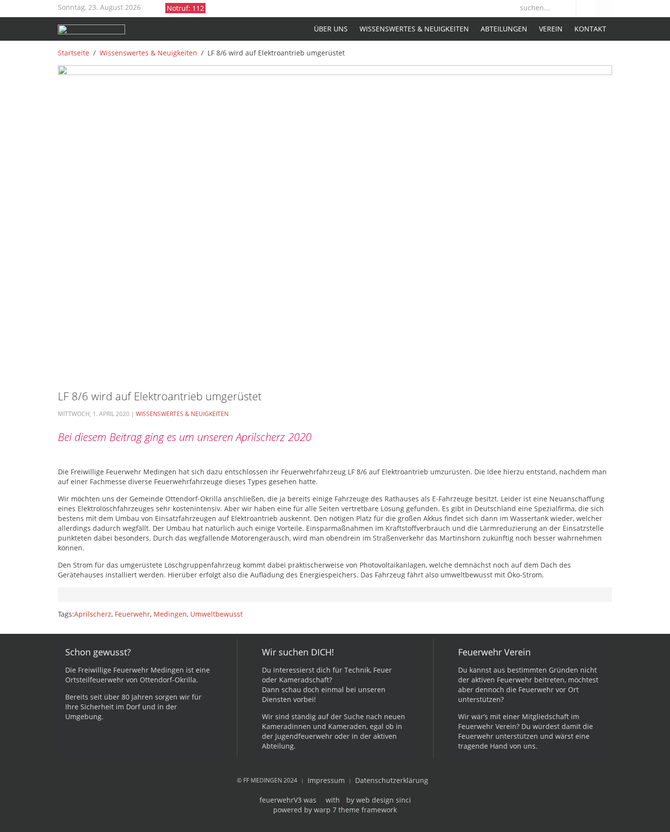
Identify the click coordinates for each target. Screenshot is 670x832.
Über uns (331, 28)
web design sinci (383, 800)
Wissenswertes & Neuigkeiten (414, 28)
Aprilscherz (92, 614)
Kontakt (590, 28)
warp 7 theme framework (355, 809)
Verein (551, 28)
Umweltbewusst (216, 614)
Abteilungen (504, 28)
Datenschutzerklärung (391, 780)
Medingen (170, 614)
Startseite (299, 29)
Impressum (326, 780)
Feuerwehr (132, 614)
